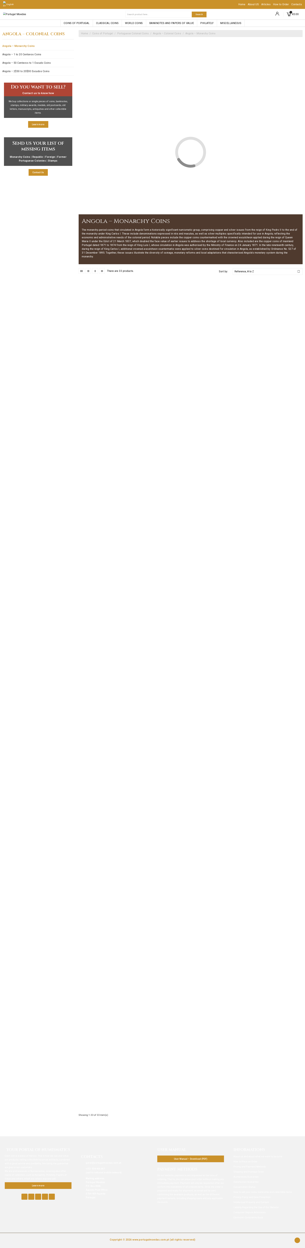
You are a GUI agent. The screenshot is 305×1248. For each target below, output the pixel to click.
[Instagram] (52, 1197)
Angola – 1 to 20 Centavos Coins (21, 54)
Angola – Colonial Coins (33, 34)
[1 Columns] (102, 271)
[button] (38, 124)
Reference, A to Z (267, 271)
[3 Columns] (88, 271)
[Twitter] (31, 1197)
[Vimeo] (45, 1197)
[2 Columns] (95, 271)
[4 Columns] (81, 271)
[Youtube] (38, 1197)
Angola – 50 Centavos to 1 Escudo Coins (26, 62)
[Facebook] (24, 1197)
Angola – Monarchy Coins (18, 46)
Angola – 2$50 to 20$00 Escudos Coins (25, 71)
